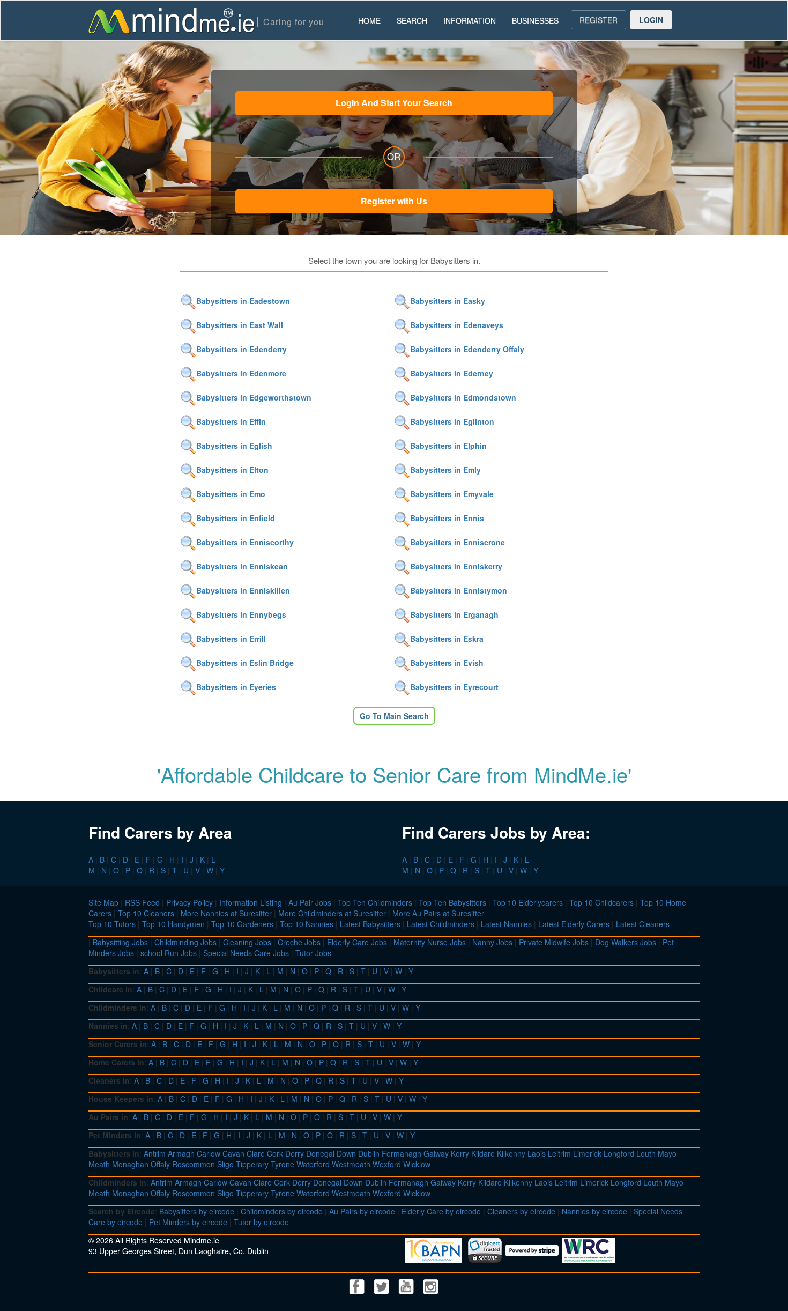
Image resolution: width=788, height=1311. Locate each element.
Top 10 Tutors (112, 924)
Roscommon (193, 1164)
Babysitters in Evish (447, 662)
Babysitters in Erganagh (454, 614)
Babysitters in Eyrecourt (454, 687)
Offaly (160, 1164)
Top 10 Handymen (173, 924)
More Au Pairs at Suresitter (438, 913)
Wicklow (416, 1164)
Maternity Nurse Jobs (429, 942)
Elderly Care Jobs (357, 942)
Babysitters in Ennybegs (241, 614)
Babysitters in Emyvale (452, 493)
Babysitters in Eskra (447, 638)
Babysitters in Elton (232, 469)
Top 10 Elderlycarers (528, 902)
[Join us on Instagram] (431, 1285)
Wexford (387, 1164)
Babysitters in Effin (231, 421)
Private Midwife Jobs (554, 942)
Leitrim (559, 1153)
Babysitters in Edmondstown (463, 397)
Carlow (208, 1153)
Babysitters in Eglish (234, 445)
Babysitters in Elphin (448, 445)
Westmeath (351, 1164)
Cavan (233, 1153)
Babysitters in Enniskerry (456, 566)
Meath (99, 1164)
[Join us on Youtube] (407, 1285)
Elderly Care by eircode (441, 1211)
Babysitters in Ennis (447, 518)
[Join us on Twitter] (382, 1285)
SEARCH (412, 20)
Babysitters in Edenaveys (456, 325)
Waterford (313, 1164)
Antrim (155, 1153)
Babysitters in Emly (445, 469)
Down (346, 1153)
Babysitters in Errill (231, 638)
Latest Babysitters (370, 924)
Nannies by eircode (594, 1211)
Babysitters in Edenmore (241, 373)
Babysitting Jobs (120, 942)
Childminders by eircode (282, 1211)
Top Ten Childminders (375, 902)
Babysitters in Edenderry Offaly (467, 349)
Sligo (225, 1164)
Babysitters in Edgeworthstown (253, 397)
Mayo (667, 1153)
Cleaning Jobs (247, 942)
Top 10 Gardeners (242, 924)
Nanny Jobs (492, 942)
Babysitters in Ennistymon (458, 590)
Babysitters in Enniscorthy (245, 542)
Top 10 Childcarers (601, 902)
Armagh (181, 1153)
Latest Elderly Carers (573, 924)
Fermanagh (401, 1153)
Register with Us (394, 201)
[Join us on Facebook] (358, 1285)
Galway (436, 1153)
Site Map (103, 902)
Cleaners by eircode (521, 1211)
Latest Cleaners (643, 924)
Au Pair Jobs (309, 902)
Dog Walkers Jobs (625, 942)
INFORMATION (469, 20)
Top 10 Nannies (306, 924)
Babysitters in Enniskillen (243, 590)
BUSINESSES (535, 20)
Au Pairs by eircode (362, 1211)
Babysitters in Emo (230, 493)
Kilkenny (511, 1153)
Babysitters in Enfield (235, 518)
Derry (294, 1153)
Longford (619, 1153)
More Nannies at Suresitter (226, 913)
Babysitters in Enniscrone (457, 542)
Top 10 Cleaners (146, 913)
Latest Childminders (440, 924)
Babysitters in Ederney (451, 373)
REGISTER (598, 19)
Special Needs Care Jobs (246, 952)
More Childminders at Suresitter (332, 913)
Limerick (587, 1153)
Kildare (483, 1153)
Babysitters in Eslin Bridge (245, 662)
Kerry (460, 1153)
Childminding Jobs (185, 942)
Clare (256, 1153)
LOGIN (651, 19)
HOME (369, 20)
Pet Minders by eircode (188, 1222)
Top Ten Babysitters (452, 902)
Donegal (320, 1153)
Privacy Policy (189, 902)
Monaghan (130, 1164)
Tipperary (252, 1164)
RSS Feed (142, 902)
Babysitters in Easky (447, 300)
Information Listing (250, 902)
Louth (646, 1153)
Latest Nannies (506, 924)
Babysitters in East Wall (239, 325)
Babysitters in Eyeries (236, 687)
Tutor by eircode (261, 1222)
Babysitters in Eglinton (452, 421)
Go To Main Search (394, 715)
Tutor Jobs (313, 952)
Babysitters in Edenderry (241, 349)
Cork (275, 1153)
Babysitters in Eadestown (243, 300)
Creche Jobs (299, 942)
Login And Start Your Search (394, 103)
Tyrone (282, 1164)
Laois (536, 1153)
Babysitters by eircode (196, 1211)
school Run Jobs (168, 952)
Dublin (369, 1153)
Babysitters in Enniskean (242, 566)
